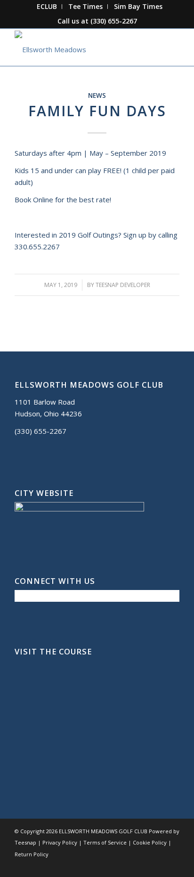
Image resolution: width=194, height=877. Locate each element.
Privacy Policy (59, 842)
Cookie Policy (150, 842)
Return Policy (31, 854)
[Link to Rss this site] (172, 865)
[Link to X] (144, 865)
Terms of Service (105, 842)
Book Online (34, 199)
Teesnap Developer (123, 285)
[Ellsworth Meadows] (80, 47)
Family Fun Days (97, 110)
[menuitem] (47, 6)
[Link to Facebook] (130, 865)
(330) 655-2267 (113, 20)
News (97, 95)
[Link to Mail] (158, 865)
